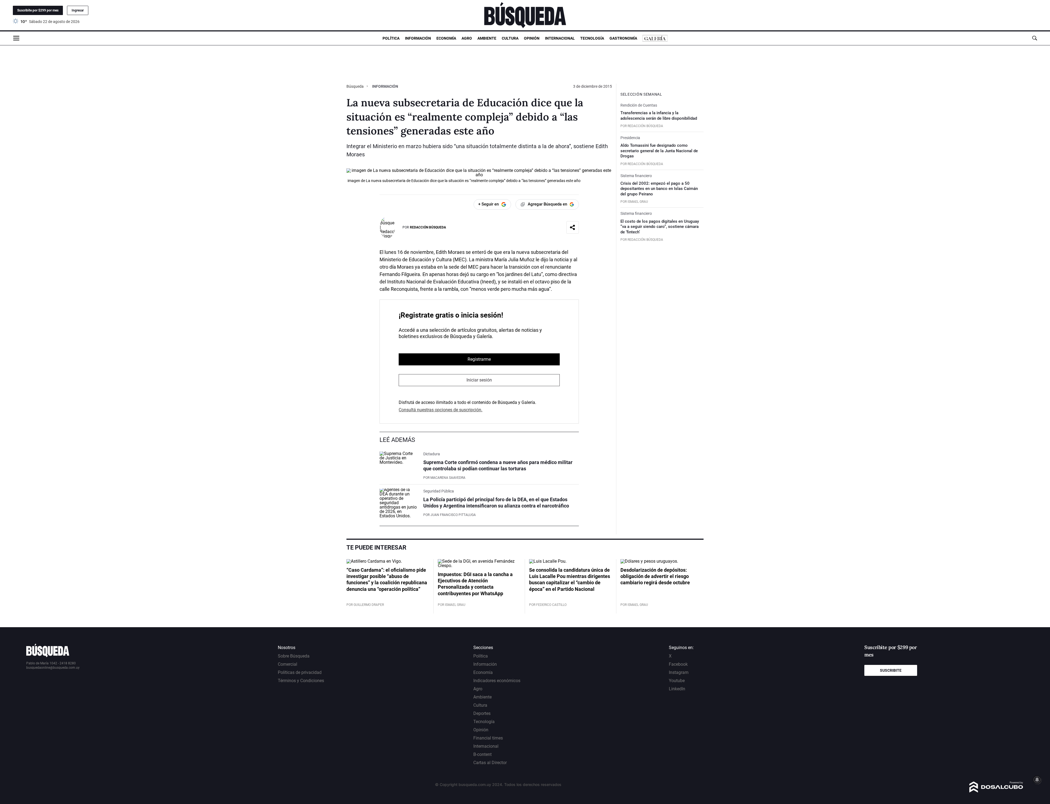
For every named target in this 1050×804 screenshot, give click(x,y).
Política (391, 38)
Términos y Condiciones (301, 680)
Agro (467, 38)
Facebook (678, 664)
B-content (482, 754)
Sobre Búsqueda (294, 656)
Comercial (287, 664)
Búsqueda (355, 86)
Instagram (679, 672)
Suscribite (891, 670)
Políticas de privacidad (300, 672)
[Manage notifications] (1037, 779)
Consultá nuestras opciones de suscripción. (440, 409)
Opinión (531, 38)
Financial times (488, 738)
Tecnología (592, 38)
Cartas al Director (490, 762)
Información (418, 38)
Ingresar (78, 10)
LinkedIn (677, 688)
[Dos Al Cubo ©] (996, 791)
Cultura (510, 38)
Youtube (677, 680)
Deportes (482, 713)
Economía (446, 38)
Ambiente (486, 38)
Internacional (560, 38)
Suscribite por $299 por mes (38, 10)
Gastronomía (623, 38)
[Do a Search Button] (1034, 38)
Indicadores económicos (496, 680)
